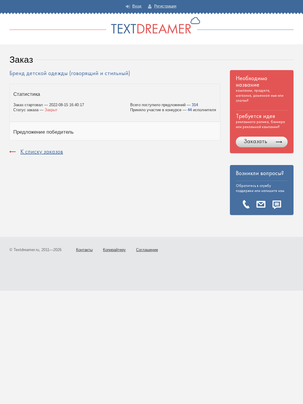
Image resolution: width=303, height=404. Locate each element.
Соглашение (147, 250)
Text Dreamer (151, 25)
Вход (136, 6)
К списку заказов (41, 151)
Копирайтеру (114, 250)
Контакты (84, 250)
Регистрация (165, 6)
